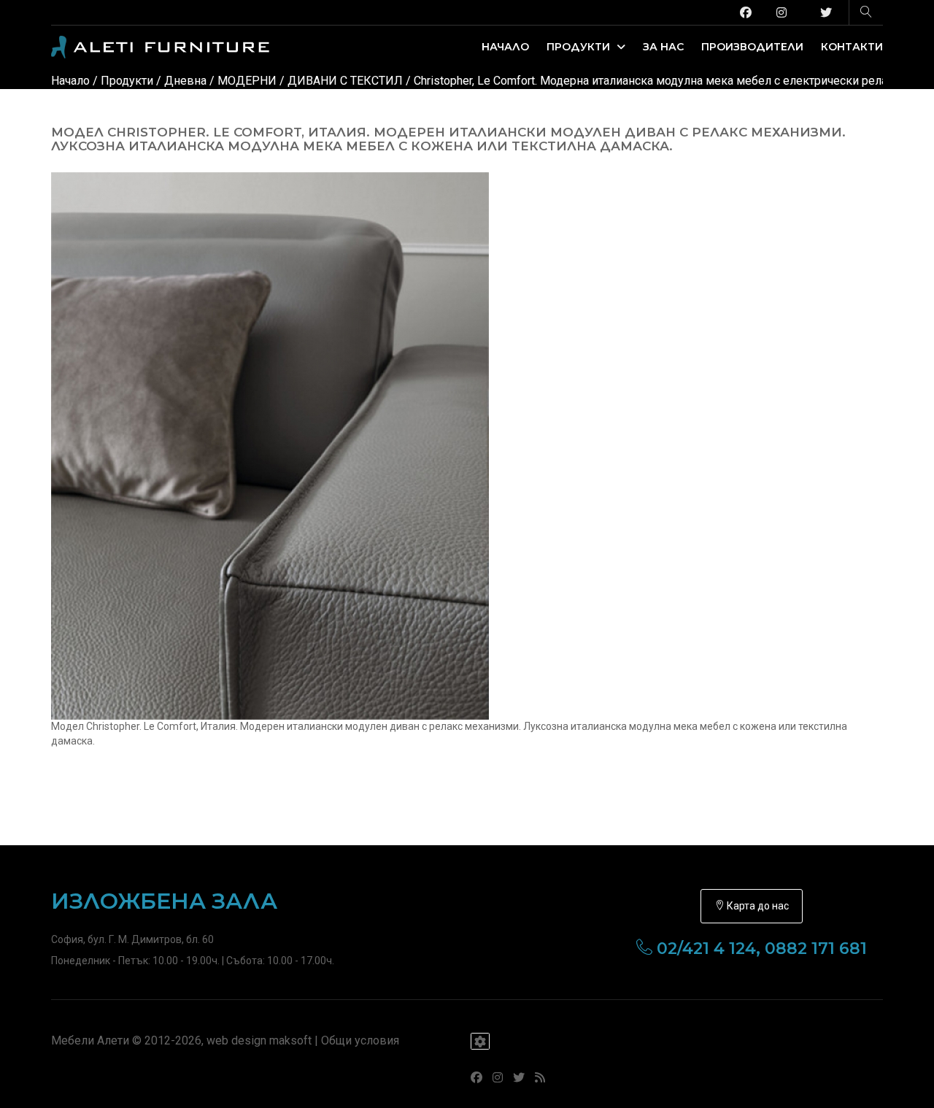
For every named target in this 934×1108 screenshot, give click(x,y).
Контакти (852, 46)
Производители (752, 46)
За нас (663, 46)
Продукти (580, 46)
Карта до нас (757, 906)
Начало (505, 46)
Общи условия (360, 1040)
